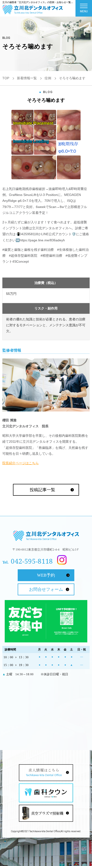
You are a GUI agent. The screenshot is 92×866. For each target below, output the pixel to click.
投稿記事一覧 (42, 489)
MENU (84, 11)
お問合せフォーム (46, 589)
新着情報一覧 (27, 78)
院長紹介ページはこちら (20, 463)
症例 (48, 78)
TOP (5, 78)
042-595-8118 (32, 561)
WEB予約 (46, 575)
